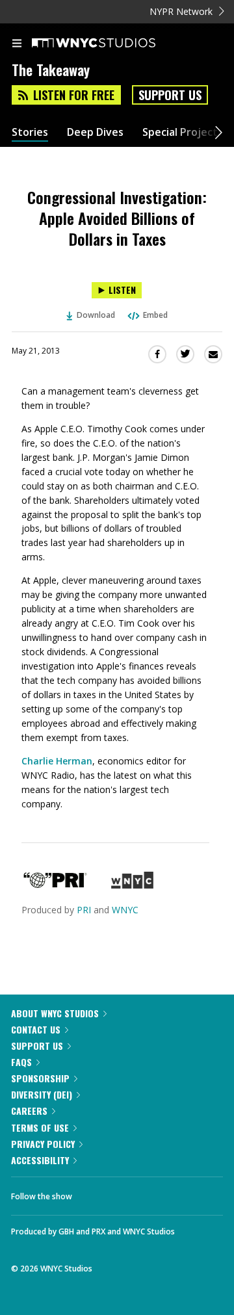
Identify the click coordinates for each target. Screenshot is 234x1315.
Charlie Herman (56, 761)
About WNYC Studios (55, 1013)
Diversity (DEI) (41, 1094)
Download (96, 314)
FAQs (21, 1062)
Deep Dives (95, 132)
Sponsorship (40, 1078)
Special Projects (182, 132)
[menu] (16, 44)
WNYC (125, 910)
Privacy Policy (43, 1144)
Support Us (170, 94)
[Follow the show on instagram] (166, 1192)
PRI (84, 910)
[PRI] (55, 885)
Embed (155, 314)
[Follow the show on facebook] (95, 1192)
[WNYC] (132, 885)
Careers (29, 1110)
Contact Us (35, 1029)
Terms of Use (40, 1127)
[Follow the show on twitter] (130, 1192)
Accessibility (40, 1160)
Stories (30, 132)
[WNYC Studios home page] (110, 43)
